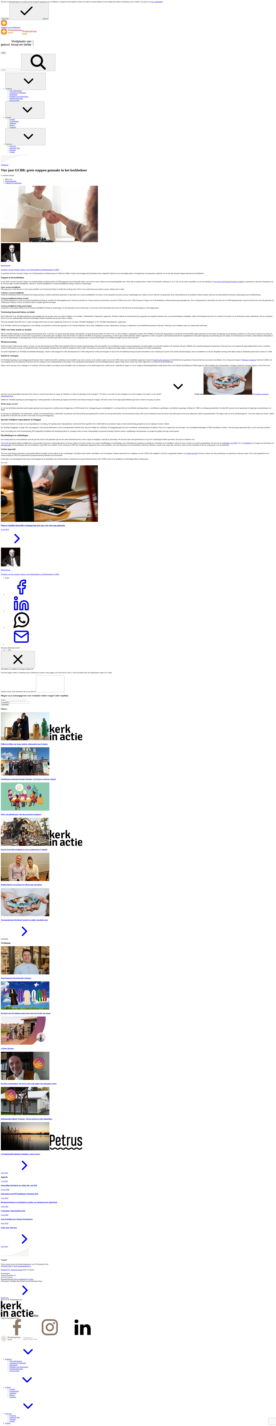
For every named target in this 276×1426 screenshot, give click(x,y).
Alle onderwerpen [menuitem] (15, 91)
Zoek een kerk (14, 1371)
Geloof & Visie (14, 1417)
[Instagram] (50, 1335)
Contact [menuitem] (12, 152)
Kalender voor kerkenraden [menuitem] (18, 96)
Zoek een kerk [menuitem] (14, 100)
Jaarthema (12, 1393)
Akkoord (45, 19)
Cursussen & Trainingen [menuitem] (17, 93)
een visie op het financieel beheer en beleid (228, 282)
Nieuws (12, 1395)
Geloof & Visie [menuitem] (14, 148)
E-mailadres (5, 702)
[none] (140, 87)
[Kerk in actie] (17, 1316)
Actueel (8, 117)
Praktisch (9, 89)
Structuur (12, 1419)
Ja (4, 650)
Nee (9, 650)
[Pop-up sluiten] (18, 659)
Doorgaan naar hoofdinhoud (10, 27)
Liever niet (5, 19)
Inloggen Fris (5, 1270)
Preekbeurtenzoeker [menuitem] (16, 98)
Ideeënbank (13, 1365)
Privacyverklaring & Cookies (24, 1279)
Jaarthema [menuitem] (12, 123)
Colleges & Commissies (13, 183)
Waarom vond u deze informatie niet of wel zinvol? (18, 691)
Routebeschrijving (7, 1279)
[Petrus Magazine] (36, 1316)
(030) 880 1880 (6, 1266)
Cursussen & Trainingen (17, 1363)
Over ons (9, 144)
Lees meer (4, 939)
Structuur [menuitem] (12, 150)
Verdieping (4, 165)
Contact (12, 1421)
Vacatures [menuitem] (12, 127)
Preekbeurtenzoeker (16, 1369)
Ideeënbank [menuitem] (13, 95)
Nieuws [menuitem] (12, 125)
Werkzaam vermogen (249, 360)
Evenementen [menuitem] (14, 121)
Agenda (12, 1389)
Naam (3, 700)
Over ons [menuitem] (12, 146)
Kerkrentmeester (10, 181)
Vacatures (12, 1397)
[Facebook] (17, 1335)
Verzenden (5, 704)
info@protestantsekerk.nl (22, 1266)
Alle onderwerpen (15, 1361)
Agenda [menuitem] (12, 119)
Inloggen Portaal (16, 1270)
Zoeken (7, 1423)
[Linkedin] (82, 1335)
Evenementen (14, 1391)
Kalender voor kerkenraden (18, 1367)
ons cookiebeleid (157, 2)
